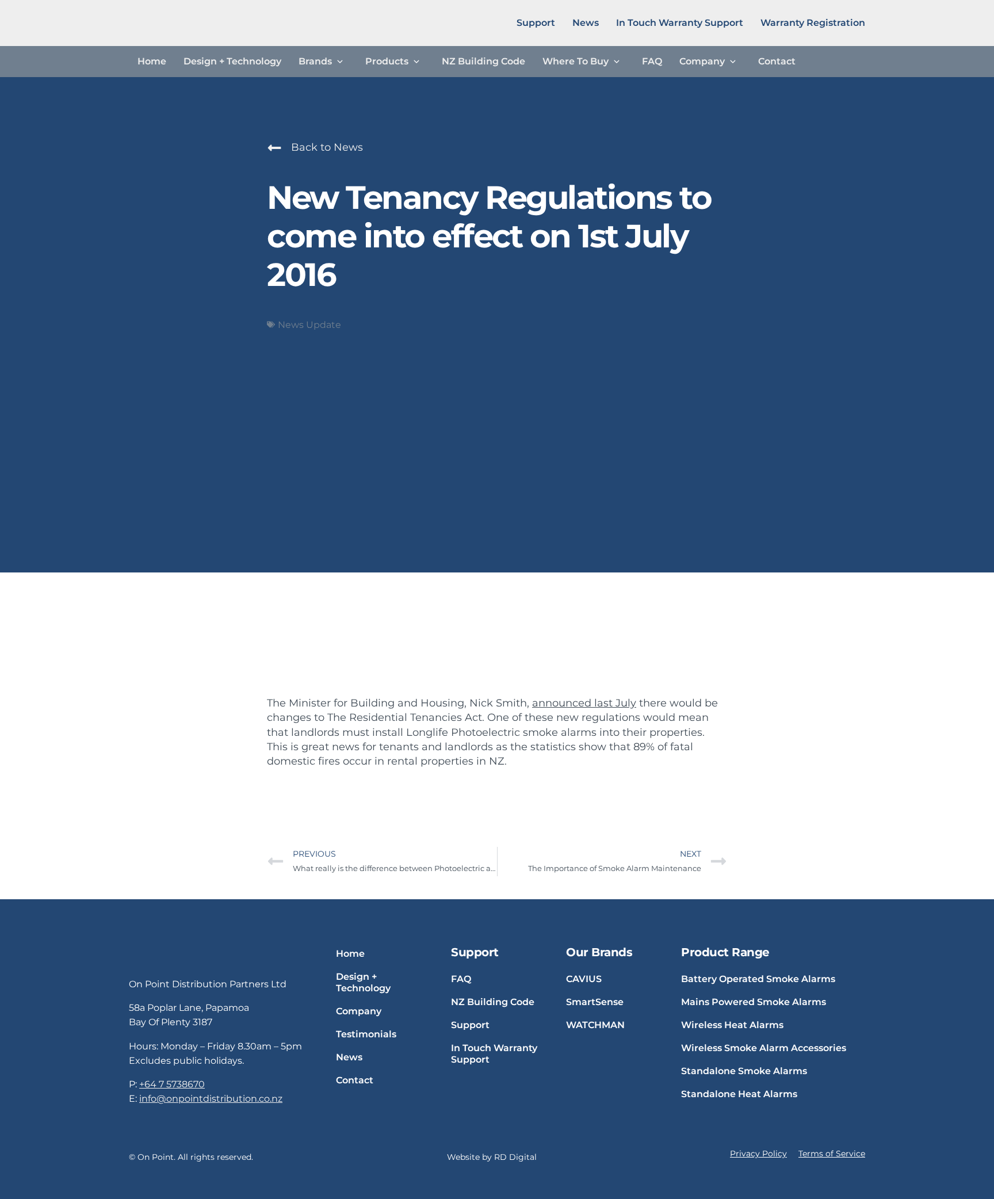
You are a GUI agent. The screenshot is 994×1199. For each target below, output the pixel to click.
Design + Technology (232, 61)
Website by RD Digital (492, 1157)
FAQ (652, 61)
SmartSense (595, 1001)
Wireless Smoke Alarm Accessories (763, 1048)
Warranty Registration (812, 22)
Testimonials (366, 1034)
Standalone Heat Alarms (739, 1094)
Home (151, 61)
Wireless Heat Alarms (732, 1024)
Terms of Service (831, 1154)
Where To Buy (575, 61)
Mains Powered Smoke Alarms (753, 1001)
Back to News (327, 147)
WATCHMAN (595, 1024)
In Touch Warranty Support (679, 22)
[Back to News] (274, 147)
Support (536, 22)
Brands (315, 61)
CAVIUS (584, 978)
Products (386, 61)
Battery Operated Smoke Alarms (758, 978)
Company (702, 61)
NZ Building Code (483, 61)
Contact (777, 61)
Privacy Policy (758, 1154)
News (585, 22)
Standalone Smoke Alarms (744, 1071)
